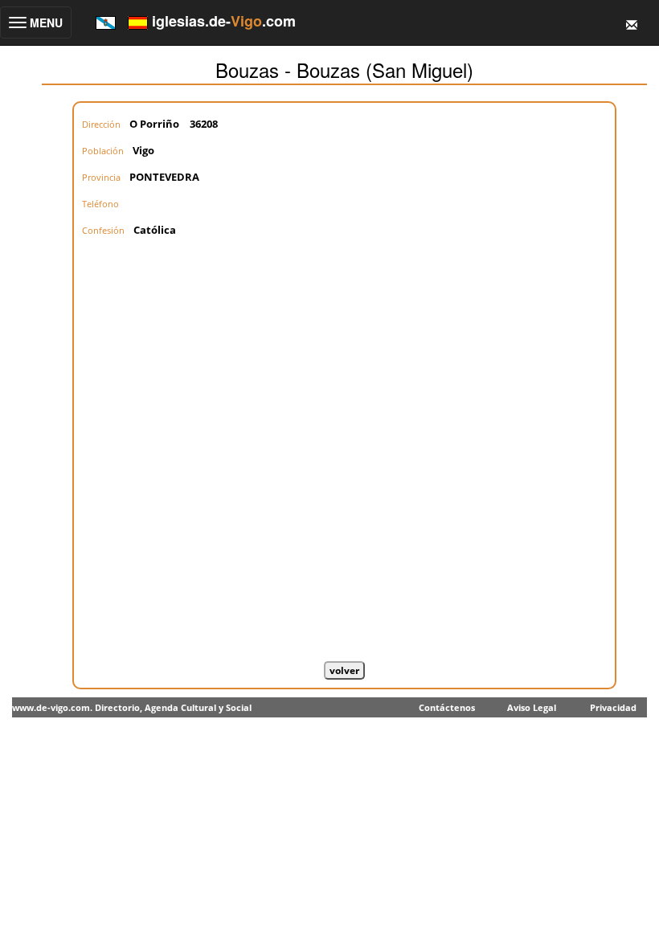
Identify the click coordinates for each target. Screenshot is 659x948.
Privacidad (613, 707)
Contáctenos (447, 707)
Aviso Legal (531, 707)
